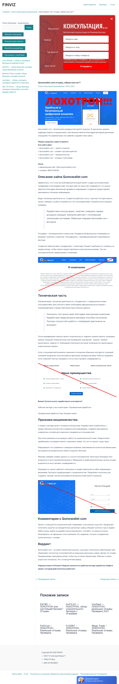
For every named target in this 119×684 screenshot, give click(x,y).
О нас (26, 674)
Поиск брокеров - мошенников (15, 23)
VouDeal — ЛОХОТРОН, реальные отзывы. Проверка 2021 (102, 608)
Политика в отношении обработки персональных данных (54, 674)
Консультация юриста (14, 41)
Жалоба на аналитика (14, 48)
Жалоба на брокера (13, 34)
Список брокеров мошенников (51, 86)
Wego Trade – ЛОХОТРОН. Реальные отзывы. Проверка (102, 629)
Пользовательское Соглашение (93, 674)
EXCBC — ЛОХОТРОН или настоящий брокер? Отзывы (51, 608)
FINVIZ (9, 4)
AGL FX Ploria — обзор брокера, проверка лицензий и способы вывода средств (15, 89)
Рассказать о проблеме (15, 55)
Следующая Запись (109, 579)
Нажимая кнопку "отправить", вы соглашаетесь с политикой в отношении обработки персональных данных (85, 62)
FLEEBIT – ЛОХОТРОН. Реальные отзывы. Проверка (76, 629)
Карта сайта (17, 674)
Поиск (28, 27)
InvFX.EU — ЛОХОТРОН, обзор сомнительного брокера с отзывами (76, 609)
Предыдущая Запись (46, 579)
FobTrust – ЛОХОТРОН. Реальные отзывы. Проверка (50, 629)
